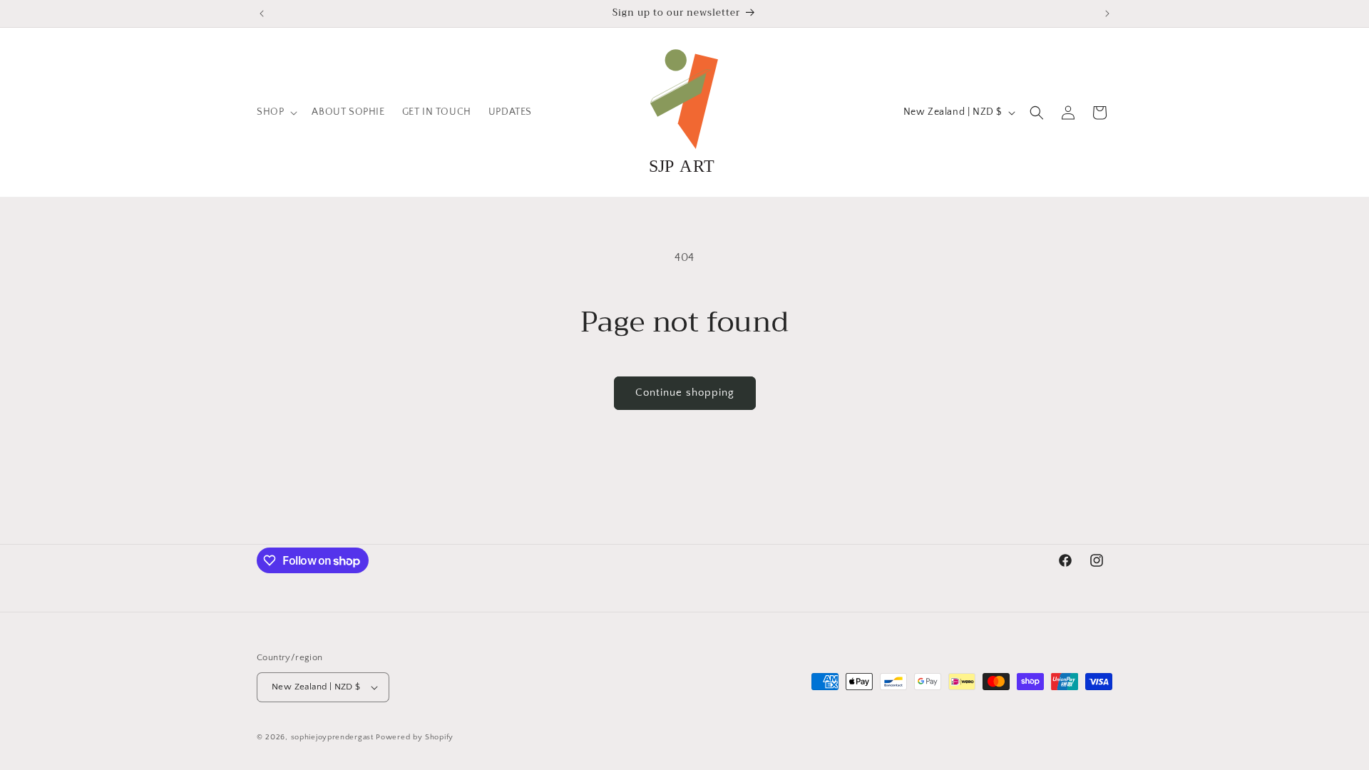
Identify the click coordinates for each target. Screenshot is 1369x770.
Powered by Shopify (414, 737)
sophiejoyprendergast (332, 737)
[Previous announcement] (261, 13)
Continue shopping (684, 392)
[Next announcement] (1107, 13)
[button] (275, 112)
